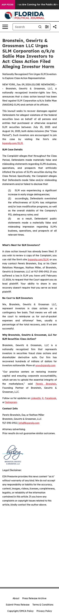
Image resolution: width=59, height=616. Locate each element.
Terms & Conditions (42, 604)
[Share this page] (55, 27)
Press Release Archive (34, 598)
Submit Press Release (18, 604)
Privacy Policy (44, 611)
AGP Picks (7, 4)
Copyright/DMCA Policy (20, 611)
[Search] (40, 26)
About (16, 598)
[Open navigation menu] (5, 27)
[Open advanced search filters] (46, 26)
